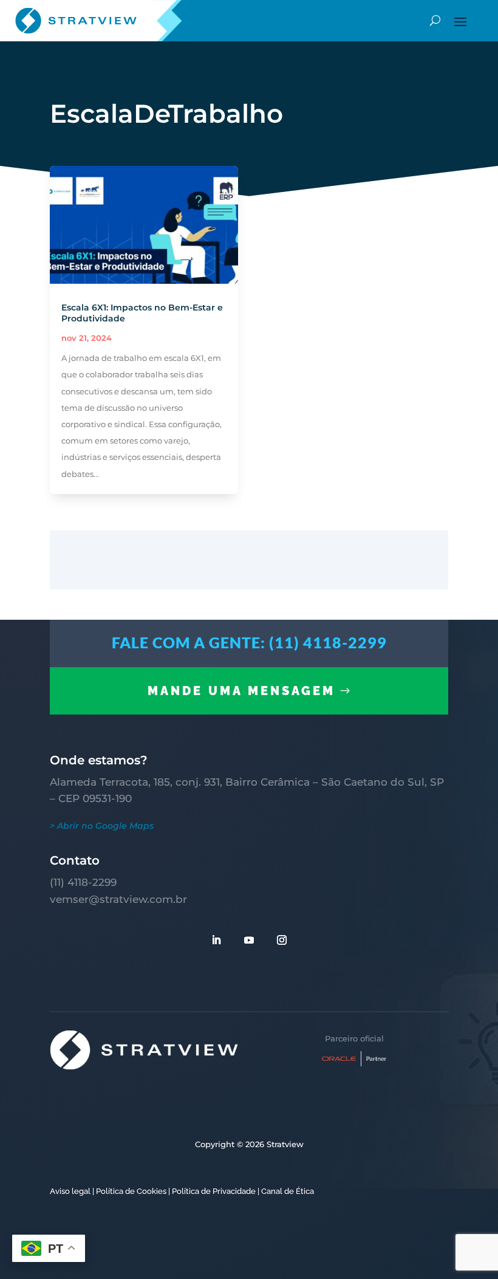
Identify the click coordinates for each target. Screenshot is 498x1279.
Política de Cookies (131, 1191)
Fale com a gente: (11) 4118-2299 (249, 642)
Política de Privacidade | (215, 1191)
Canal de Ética (287, 1191)
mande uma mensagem (241, 691)
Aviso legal (70, 1191)
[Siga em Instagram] (282, 940)
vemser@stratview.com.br (118, 899)
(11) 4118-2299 (83, 882)
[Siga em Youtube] (249, 940)
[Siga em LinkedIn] (216, 940)
